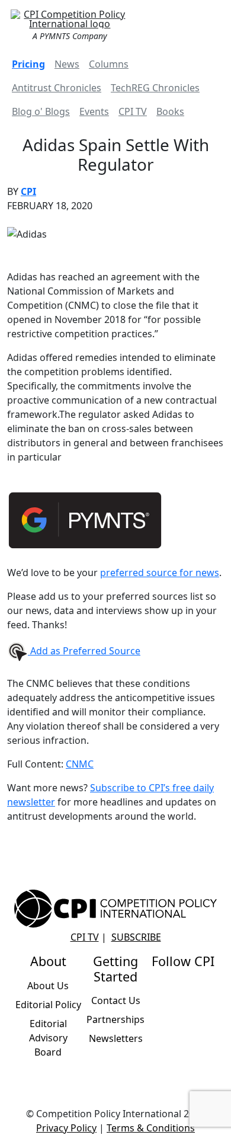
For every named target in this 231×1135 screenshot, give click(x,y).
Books (170, 111)
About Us (48, 985)
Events (94, 111)
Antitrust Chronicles (56, 87)
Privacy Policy (66, 1127)
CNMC (80, 763)
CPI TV (132, 111)
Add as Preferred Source (84, 650)
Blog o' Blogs (41, 111)
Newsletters (116, 1038)
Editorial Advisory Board (48, 1038)
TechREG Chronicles (155, 87)
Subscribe (136, 937)
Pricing (28, 64)
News (66, 64)
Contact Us (115, 1000)
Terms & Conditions (151, 1127)
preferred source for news (159, 572)
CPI (28, 191)
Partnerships (115, 1019)
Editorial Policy (48, 1004)
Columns (109, 64)
